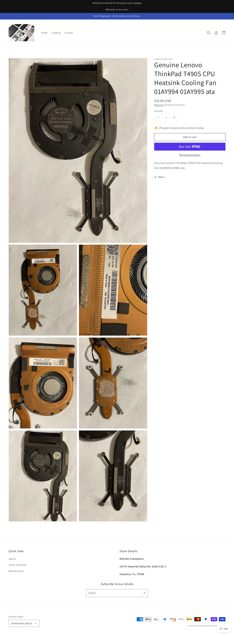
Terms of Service (18, 564)
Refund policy (16, 571)
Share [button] (161, 176)
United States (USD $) (21, 623)
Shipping (158, 105)
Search (12, 558)
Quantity (158, 110)
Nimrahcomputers (201, 626)
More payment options (189, 154)
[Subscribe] (144, 593)
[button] (208, 32)
